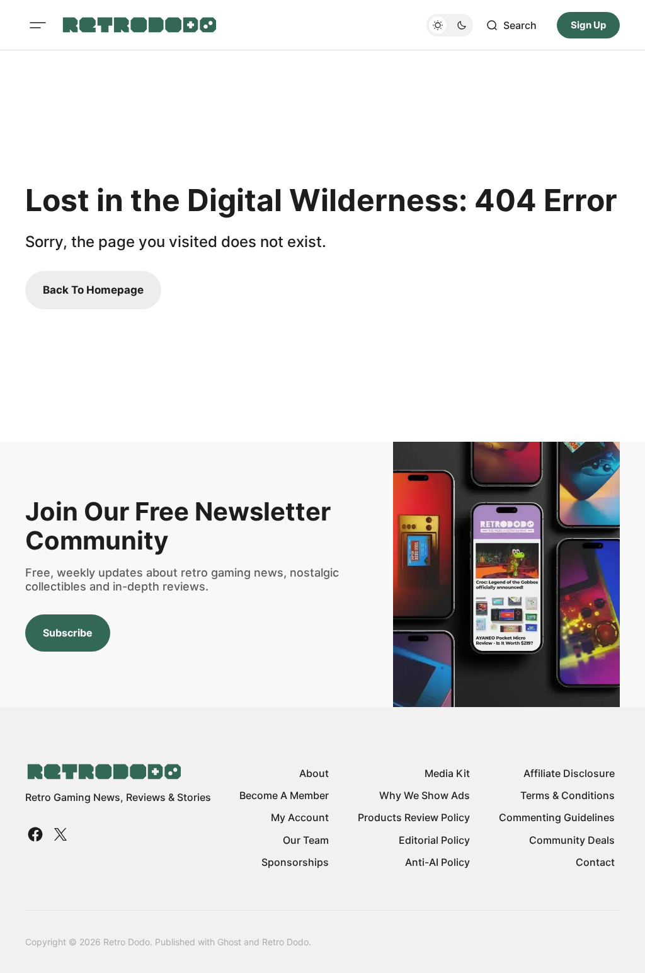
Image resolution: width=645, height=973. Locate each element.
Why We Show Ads (424, 795)
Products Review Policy (414, 817)
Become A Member (284, 795)
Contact (595, 862)
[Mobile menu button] (37, 25)
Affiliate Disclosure (569, 773)
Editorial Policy (434, 840)
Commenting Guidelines (557, 817)
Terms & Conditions (567, 795)
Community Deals (572, 840)
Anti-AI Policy (437, 862)
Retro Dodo (285, 941)
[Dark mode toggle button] (449, 25)
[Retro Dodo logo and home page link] (138, 25)
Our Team (306, 840)
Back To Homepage (93, 290)
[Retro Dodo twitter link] (59, 834)
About (314, 773)
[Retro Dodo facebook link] (36, 834)
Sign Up (588, 25)
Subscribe (68, 632)
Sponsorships (295, 862)
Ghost (229, 941)
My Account (300, 817)
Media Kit (447, 773)
